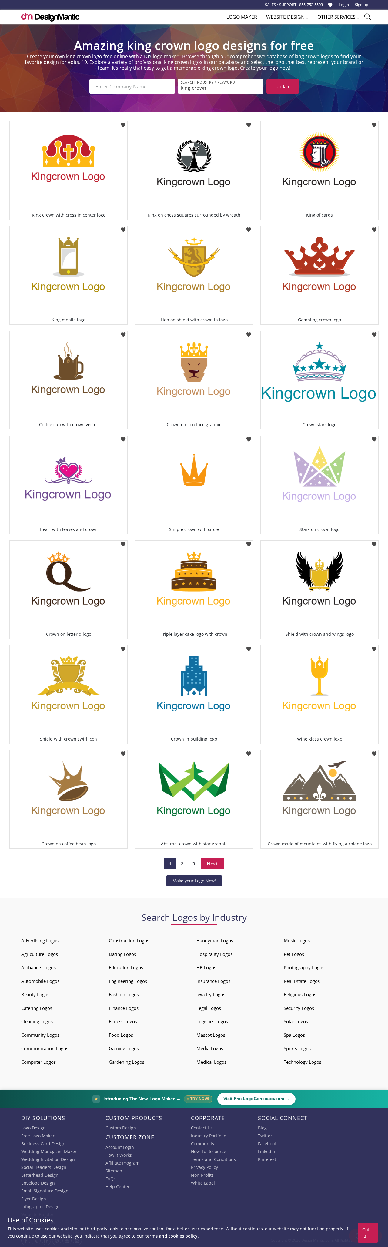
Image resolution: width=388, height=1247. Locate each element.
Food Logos (121, 1035)
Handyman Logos (214, 940)
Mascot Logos (210, 1035)
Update (282, 86)
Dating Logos (122, 954)
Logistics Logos (212, 1021)
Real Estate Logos (302, 981)
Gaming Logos (124, 1048)
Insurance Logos (213, 981)
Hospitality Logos (214, 954)
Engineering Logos (128, 981)
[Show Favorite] (330, 5)
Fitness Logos (123, 1021)
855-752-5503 (311, 4)
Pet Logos (294, 954)
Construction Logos (129, 940)
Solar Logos (296, 1021)
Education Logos (126, 967)
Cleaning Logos (37, 1021)
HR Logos (206, 967)
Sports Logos (297, 1048)
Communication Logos (44, 1048)
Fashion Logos (124, 994)
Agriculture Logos (39, 954)
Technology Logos (302, 1062)
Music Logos (297, 940)
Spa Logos (294, 1035)
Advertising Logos (40, 940)
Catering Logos (36, 1008)
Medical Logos (211, 1062)
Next (212, 864)
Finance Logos (124, 1008)
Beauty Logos (35, 994)
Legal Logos (208, 1008)
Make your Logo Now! (194, 881)
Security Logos (299, 1008)
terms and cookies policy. (172, 1236)
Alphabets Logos (38, 967)
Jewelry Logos (210, 994)
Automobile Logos (40, 981)
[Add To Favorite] (123, 123)
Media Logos (209, 1048)
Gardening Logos (126, 1062)
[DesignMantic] (50, 17)
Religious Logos (300, 994)
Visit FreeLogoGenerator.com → (256, 1098)
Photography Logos (304, 967)
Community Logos (40, 1035)
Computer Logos (38, 1062)
